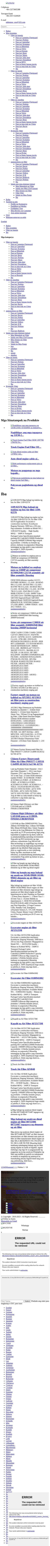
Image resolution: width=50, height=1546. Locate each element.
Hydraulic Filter (17, 131)
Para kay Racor (21, 126)
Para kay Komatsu (23, 44)
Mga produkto (11, 33)
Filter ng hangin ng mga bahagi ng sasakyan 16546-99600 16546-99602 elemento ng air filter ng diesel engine (27, 876)
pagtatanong (15, 551)
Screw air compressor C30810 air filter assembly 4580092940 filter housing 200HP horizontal (27, 625)
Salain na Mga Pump (24, 195)
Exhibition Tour (17, 208)
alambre (14, 355)
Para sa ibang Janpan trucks (26, 64)
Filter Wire (20, 193)
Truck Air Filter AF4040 (23, 1069)
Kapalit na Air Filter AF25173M (27, 1023)
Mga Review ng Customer (21, 211)
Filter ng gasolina (17, 100)
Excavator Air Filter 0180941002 (27, 978)
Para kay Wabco (22, 173)
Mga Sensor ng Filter (24, 191)
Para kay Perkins (22, 40)
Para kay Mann (21, 55)
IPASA (4, 1186)
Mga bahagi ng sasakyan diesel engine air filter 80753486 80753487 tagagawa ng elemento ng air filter (27, 1123)
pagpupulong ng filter (19, 162)
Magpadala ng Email (9, 1221)
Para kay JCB (21, 175)
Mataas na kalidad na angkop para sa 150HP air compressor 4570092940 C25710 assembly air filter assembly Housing (27, 571)
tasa (12, 346)
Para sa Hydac (21, 153)
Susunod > (11, 1167)
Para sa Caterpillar (22, 42)
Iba (17, 69)
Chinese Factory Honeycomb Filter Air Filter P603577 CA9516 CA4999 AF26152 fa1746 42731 (27, 761)
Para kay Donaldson (23, 60)
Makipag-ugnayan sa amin (16, 217)
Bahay (8, 31)
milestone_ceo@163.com (15, 22)
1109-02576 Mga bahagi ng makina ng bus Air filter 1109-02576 (26, 510)
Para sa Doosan (21, 51)
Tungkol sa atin (12, 202)
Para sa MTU (21, 62)
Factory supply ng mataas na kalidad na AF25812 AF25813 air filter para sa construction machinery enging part (26, 698)
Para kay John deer (23, 58)
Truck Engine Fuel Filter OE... (26, 447)
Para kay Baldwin (22, 177)
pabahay (14, 349)
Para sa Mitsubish (22, 46)
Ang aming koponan (18, 213)
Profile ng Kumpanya (19, 204)
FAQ (8, 215)
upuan (13, 353)
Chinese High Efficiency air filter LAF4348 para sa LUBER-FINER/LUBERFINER (27, 816)
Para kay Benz (21, 53)
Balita (8, 200)
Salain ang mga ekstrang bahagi (23, 184)
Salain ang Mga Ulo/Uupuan (27, 188)
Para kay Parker (22, 168)
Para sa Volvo (21, 49)
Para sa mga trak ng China (26, 66)
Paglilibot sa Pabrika (18, 206)
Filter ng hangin (17, 35)
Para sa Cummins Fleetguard (27, 38)
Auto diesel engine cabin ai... (25, 458)
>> (16, 1167)
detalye (22, 551)
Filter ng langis (16, 71)
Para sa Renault (17, 275)
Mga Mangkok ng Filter (25, 186)
